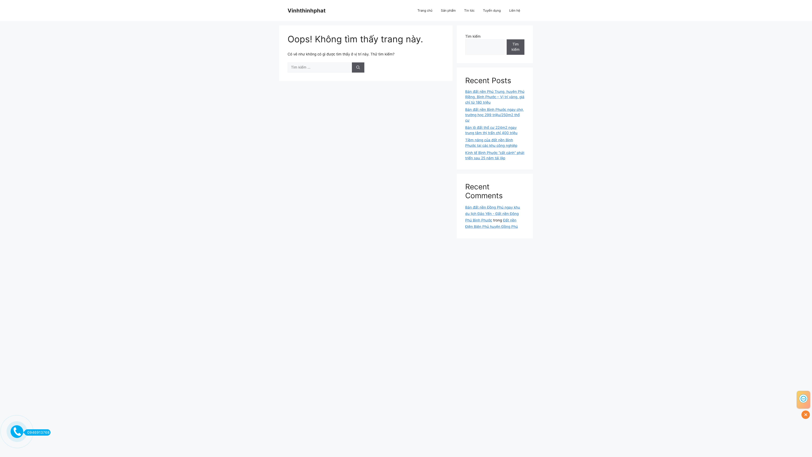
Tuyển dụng (492, 10)
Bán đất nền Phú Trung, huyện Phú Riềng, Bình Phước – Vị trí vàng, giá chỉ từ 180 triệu (494, 97)
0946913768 (38, 432)
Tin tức (469, 10)
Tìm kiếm (473, 36)
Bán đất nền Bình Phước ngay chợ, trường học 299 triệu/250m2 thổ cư (494, 115)
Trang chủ (424, 10)
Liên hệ (514, 10)
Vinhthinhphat (307, 10)
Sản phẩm (448, 10)
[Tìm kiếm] (358, 67)
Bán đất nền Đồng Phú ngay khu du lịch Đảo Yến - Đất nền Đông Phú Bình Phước (492, 213)
